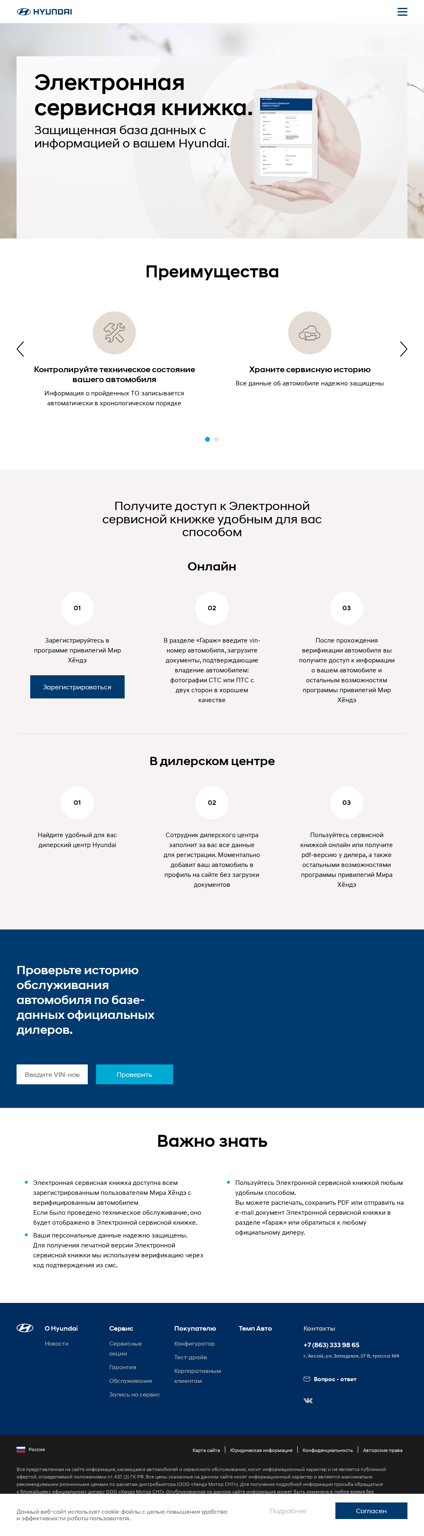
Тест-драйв (190, 1356)
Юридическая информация (261, 1450)
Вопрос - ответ (335, 1378)
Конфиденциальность (328, 1450)
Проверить (134, 1074)
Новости (57, 1343)
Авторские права (382, 1450)
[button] (207, 439)
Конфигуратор (194, 1343)
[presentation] (20, 349)
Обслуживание (130, 1380)
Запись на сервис (134, 1394)
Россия (37, 1449)
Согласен (371, 1510)
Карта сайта (206, 1450)
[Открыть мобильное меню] (402, 11)
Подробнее (288, 1510)
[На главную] (44, 11)
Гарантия (122, 1366)
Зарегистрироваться (77, 687)
